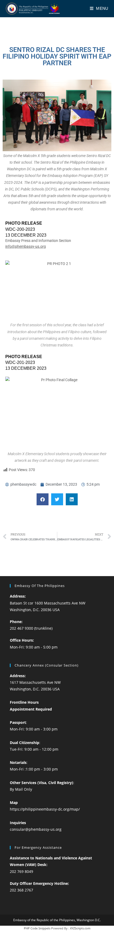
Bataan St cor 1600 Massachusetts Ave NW (47, 603)
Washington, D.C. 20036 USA (35, 609)
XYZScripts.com (80, 928)
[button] (43, 499)
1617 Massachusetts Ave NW (35, 682)
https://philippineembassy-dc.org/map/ (45, 809)
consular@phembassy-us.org (36, 829)
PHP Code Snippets (37, 928)
